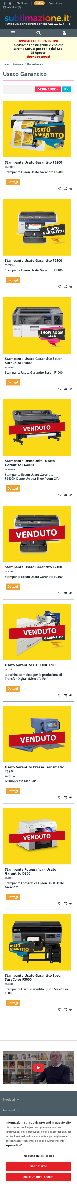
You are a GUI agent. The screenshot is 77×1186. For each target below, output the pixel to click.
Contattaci (55, 3)
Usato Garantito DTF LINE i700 (30, 665)
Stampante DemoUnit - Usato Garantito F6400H (30, 462)
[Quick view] (71, 189)
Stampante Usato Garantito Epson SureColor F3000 (34, 977)
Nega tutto (38, 1166)
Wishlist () (13, 7)
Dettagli (13, 182)
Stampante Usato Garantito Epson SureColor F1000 (34, 360)
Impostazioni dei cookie (38, 1155)
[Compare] (67, 189)
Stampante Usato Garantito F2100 (33, 260)
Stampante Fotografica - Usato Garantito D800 (30, 871)
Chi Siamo (23, 3)
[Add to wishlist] (61, 189)
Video (40, 3)
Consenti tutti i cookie (38, 1177)
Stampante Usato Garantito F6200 (33, 162)
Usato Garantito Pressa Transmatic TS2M (34, 769)
